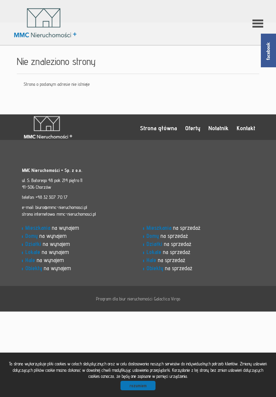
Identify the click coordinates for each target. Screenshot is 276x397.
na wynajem (52, 227)
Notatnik (218, 128)
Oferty (192, 128)
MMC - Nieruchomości (69, 127)
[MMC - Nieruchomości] (69, 13)
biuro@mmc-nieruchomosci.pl (61, 207)
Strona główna (158, 128)
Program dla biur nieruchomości (125, 298)
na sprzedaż (173, 227)
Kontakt (246, 128)
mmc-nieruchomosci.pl (76, 214)
